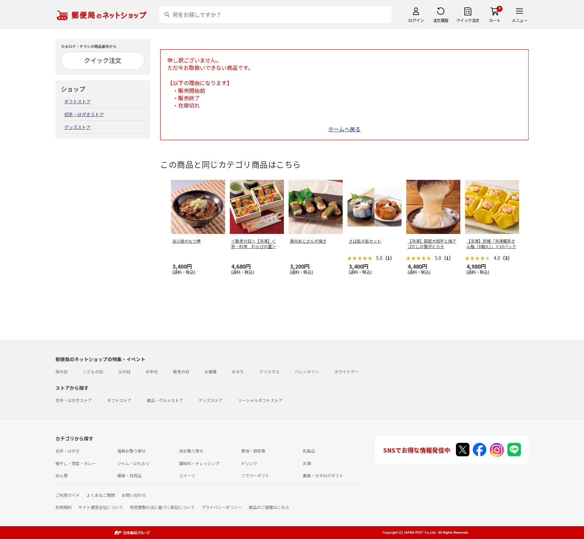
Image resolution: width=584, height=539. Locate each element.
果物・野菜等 (253, 451)
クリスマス (269, 371)
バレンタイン (307, 371)
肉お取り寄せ (191, 451)
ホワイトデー (346, 371)
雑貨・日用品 (129, 475)
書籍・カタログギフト (323, 475)
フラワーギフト (255, 475)
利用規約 (63, 507)
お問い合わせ (134, 495)
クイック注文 (468, 20)
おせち (238, 371)
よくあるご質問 (101, 495)
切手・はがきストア (84, 114)
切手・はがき (67, 451)
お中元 (152, 371)
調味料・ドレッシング (199, 463)
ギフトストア (77, 101)
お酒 (307, 463)
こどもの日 (93, 371)
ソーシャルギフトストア (260, 400)
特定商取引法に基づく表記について (162, 507)
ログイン (416, 20)
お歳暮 (210, 371)
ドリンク (249, 463)
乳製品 (309, 451)
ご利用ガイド (67, 495)
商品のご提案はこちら (269, 507)
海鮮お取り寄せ (131, 451)
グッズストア (77, 127)
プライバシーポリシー (221, 507)
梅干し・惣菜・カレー (75, 463)
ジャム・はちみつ (133, 463)
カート (495, 20)
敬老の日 (181, 371)
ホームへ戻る (344, 129)
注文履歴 (440, 20)
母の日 (61, 371)
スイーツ (187, 475)
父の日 (124, 371)
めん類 (61, 475)
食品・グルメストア (165, 400)
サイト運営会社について (100, 507)
